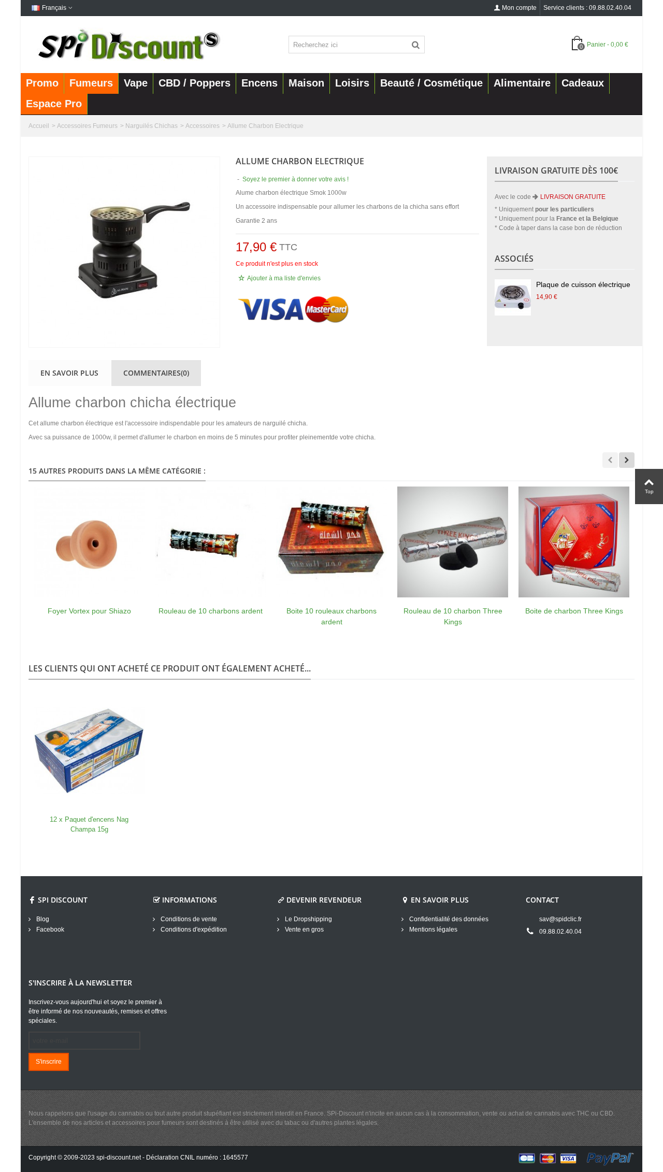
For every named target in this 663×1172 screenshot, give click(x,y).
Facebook (49, 929)
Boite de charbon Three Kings (574, 611)
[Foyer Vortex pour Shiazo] (89, 542)
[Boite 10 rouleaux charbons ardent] (331, 542)
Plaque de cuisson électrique (583, 284)
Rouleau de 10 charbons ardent (210, 611)
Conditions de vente (188, 919)
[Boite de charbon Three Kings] (573, 542)
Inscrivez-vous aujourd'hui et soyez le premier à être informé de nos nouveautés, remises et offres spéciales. (97, 1011)
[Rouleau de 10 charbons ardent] (210, 542)
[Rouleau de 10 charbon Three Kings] (452, 542)
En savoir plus (69, 373)
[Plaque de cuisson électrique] (513, 297)
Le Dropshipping (307, 919)
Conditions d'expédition (193, 929)
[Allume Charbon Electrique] (124, 252)
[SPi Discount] (127, 44)
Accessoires (202, 126)
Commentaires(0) (156, 373)
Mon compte (519, 7)
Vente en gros (303, 929)
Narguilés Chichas (151, 126)
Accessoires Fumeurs (87, 126)
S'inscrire (49, 1061)
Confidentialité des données (448, 919)
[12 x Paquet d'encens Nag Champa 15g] (89, 750)
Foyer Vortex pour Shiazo (89, 611)
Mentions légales (432, 929)
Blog (42, 919)
